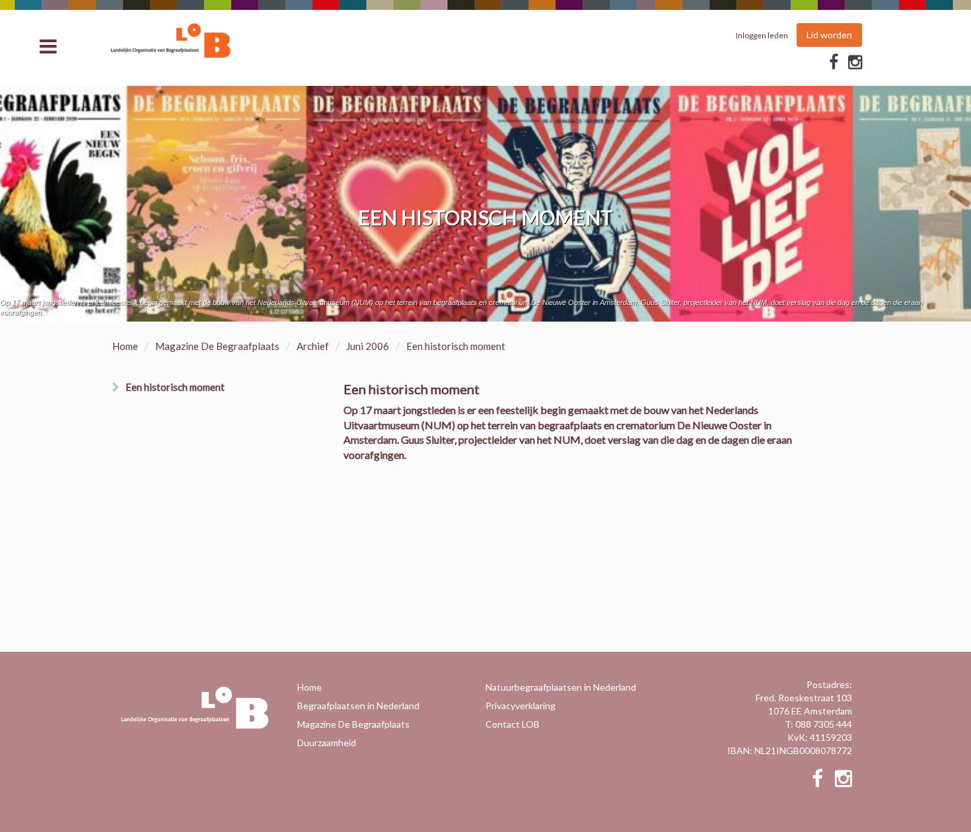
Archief (313, 346)
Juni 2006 (367, 346)
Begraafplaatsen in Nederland (358, 705)
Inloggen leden (762, 35)
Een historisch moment (175, 387)
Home (125, 346)
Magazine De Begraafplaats (217, 346)
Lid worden (829, 34)
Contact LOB (513, 724)
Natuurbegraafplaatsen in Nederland (561, 687)
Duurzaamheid (326, 742)
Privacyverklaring (521, 705)
